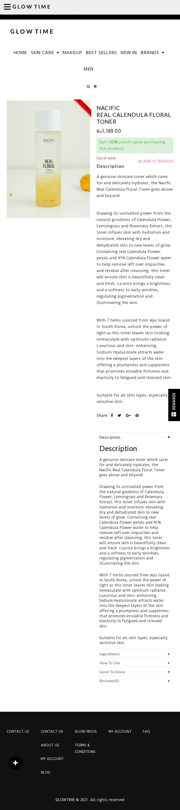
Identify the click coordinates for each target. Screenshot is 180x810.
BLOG (45, 772)
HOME (20, 52)
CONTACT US (18, 731)
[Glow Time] (31, 31)
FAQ (146, 731)
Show (174, 405)
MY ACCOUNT (52, 759)
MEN (89, 69)
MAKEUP (72, 52)
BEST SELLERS (101, 52)
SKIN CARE (42, 52)
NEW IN (129, 52)
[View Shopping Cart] (95, 86)
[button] (155, 162)
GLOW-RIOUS (86, 731)
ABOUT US (50, 745)
